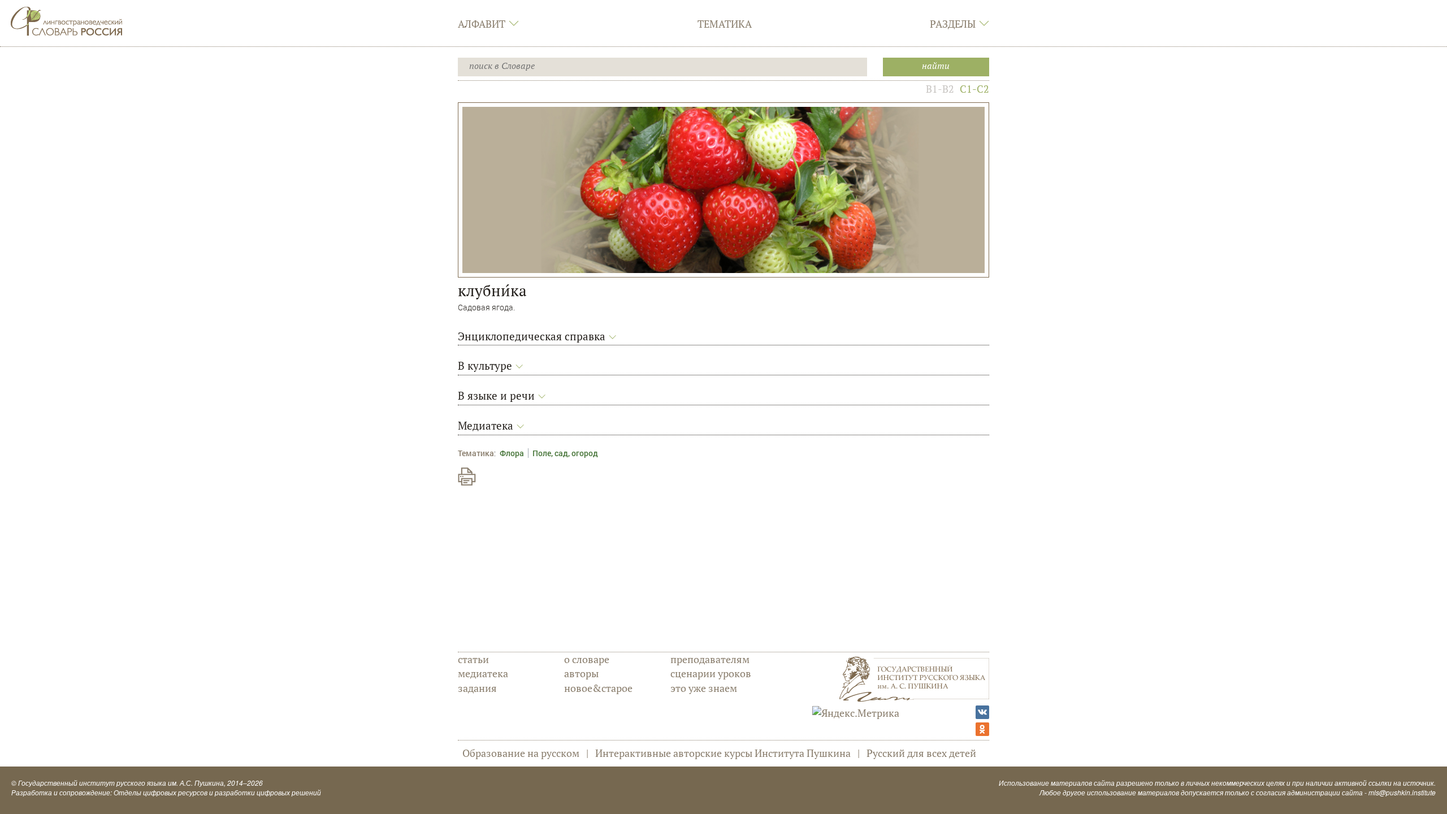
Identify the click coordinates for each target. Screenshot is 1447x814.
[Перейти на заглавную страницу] (66, 19)
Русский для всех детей (921, 753)
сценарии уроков (710, 673)
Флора (512, 453)
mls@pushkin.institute (1402, 792)
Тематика (724, 24)
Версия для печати (467, 476)
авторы (581, 673)
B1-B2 (940, 89)
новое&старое (598, 688)
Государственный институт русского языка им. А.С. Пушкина (121, 782)
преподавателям (710, 659)
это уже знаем (703, 688)
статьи (473, 659)
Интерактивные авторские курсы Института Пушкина (723, 753)
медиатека (483, 673)
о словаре (586, 659)
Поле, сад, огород (565, 453)
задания (477, 688)
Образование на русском (520, 753)
